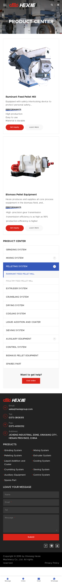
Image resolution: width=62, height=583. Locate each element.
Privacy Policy (52, 563)
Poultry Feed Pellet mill (19, 281)
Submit (31, 537)
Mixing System (14, 258)
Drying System (15, 305)
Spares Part (13, 364)
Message (9, 518)
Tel (6, 510)
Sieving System (15, 330)
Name (7, 495)
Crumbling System (17, 297)
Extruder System (16, 288)
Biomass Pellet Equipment (22, 356)
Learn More (34, 127)
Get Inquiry (14, 127)
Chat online (31, 381)
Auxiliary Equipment (18, 339)
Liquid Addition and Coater (23, 322)
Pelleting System (16, 266)
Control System (16, 347)
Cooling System (16, 314)
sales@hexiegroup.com (21, 409)
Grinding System (16, 250)
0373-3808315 (16, 418)
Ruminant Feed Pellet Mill (20, 274)
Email (7, 502)
